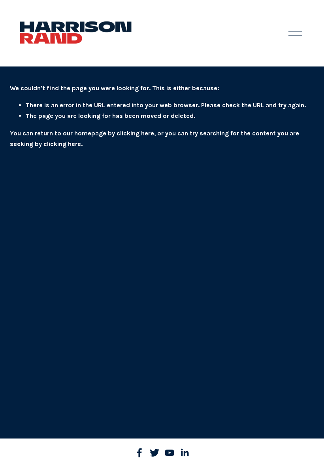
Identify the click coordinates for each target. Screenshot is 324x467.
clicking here (135, 133)
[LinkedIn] (184, 453)
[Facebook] (139, 453)
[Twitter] (154, 453)
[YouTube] (169, 453)
